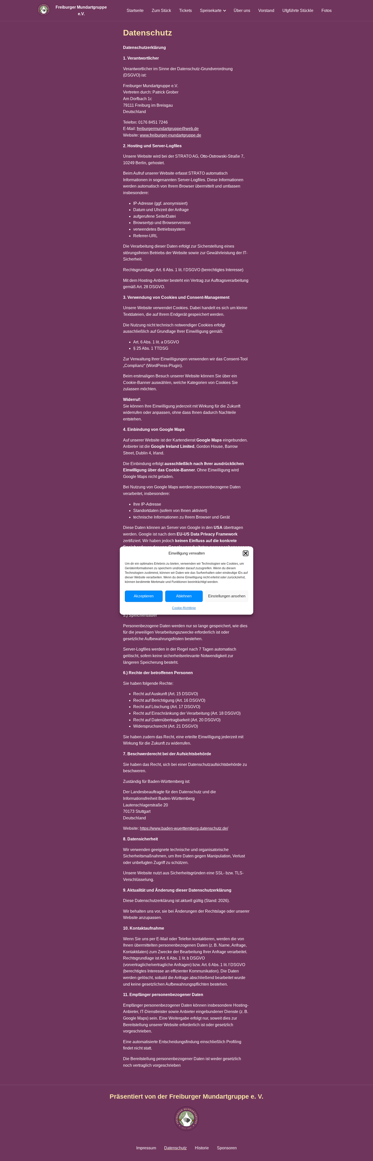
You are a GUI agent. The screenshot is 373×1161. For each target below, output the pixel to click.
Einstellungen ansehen (226, 596)
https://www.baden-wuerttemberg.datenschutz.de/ (184, 828)
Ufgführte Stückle (297, 10)
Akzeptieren (144, 596)
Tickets (185, 10)
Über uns (242, 10)
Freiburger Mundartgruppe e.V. (81, 10)
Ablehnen (184, 596)
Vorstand (266, 10)
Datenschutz (175, 1148)
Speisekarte (211, 10)
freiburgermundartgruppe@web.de (168, 128)
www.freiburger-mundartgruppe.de (170, 135)
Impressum (146, 1148)
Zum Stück (161, 10)
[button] (245, 553)
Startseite (135, 10)
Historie (202, 1148)
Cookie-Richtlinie (184, 608)
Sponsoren (227, 1148)
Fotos (326, 10)
